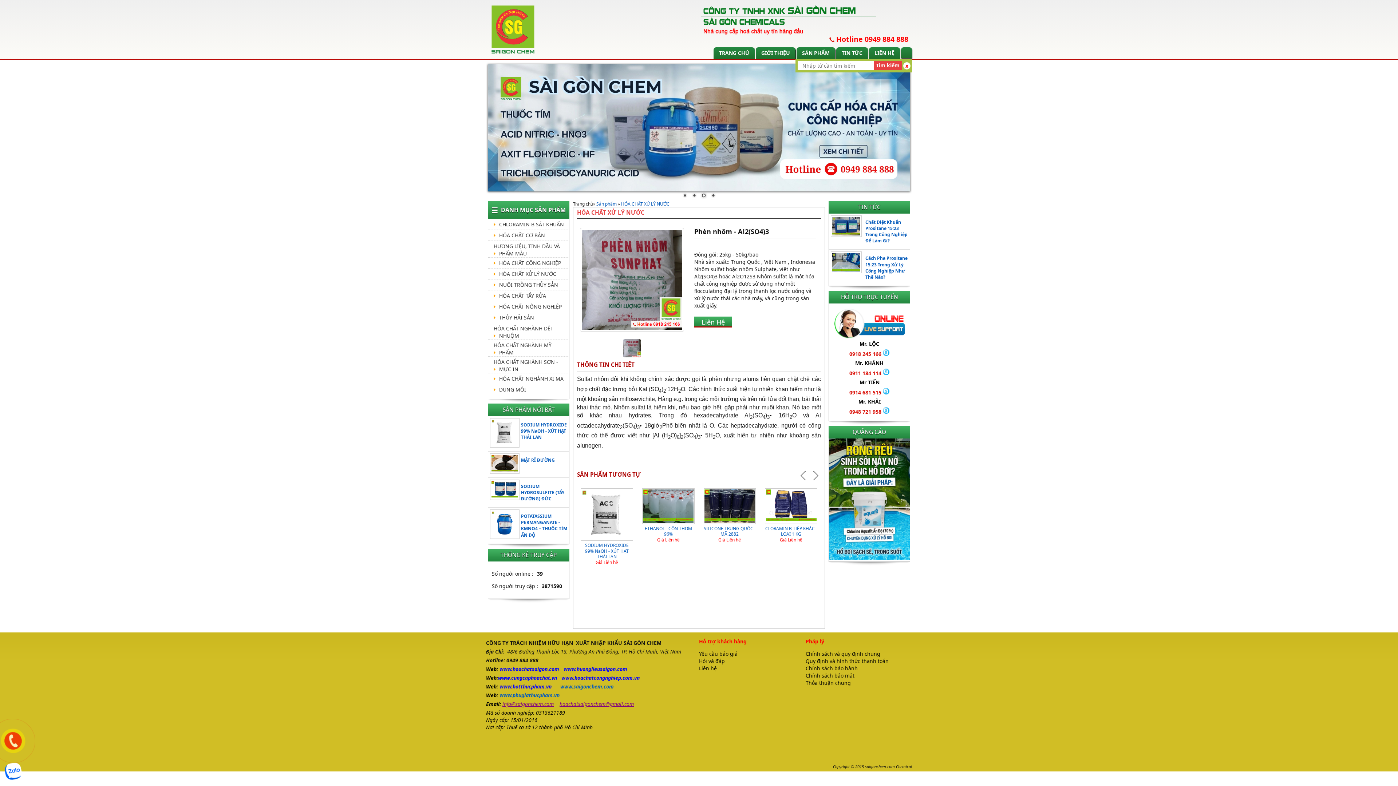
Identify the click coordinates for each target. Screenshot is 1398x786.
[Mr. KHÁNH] (886, 373)
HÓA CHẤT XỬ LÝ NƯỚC (527, 273)
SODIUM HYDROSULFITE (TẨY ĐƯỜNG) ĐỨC (542, 492)
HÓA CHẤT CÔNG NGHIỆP (530, 262)
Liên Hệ (713, 322)
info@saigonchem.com (528, 703)
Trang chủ (734, 52)
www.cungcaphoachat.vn (527, 677)
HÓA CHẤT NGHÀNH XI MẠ (531, 378)
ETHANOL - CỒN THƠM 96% (668, 531)
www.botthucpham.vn (525, 686)
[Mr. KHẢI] (886, 411)
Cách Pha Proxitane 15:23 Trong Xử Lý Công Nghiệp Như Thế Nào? (886, 267)
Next (815, 475)
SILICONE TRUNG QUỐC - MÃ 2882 (730, 531)
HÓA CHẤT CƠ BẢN (522, 235)
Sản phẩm (816, 52)
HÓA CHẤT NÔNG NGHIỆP (530, 306)
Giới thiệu (775, 52)
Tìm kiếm (888, 65)
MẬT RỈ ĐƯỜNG (538, 460)
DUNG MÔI (512, 389)
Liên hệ (884, 52)
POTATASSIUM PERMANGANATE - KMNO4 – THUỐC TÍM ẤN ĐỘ (544, 525)
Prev (804, 475)
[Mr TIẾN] (886, 392)
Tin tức (852, 52)
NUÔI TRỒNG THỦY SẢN (528, 284)
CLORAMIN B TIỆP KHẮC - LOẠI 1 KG (791, 531)
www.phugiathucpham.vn (529, 695)
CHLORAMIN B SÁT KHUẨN (531, 224)
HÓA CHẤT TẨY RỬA (522, 295)
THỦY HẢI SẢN (516, 317)
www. (506, 669)
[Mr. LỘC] (886, 353)
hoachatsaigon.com (536, 669)
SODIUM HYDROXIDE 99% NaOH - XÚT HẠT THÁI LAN (544, 431)
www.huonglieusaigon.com (595, 669)
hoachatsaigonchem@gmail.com (597, 703)
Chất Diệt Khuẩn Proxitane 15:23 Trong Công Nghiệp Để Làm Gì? (886, 231)
